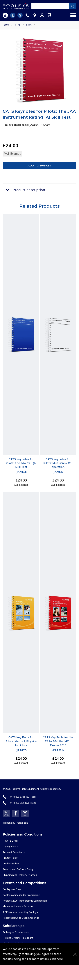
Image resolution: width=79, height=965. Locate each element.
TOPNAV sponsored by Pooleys (20, 912)
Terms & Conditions (14, 852)
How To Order (10, 840)
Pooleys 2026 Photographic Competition (25, 900)
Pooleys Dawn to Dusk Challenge (21, 917)
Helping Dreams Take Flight (18, 937)
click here (56, 959)
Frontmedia (22, 822)
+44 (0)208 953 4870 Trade (22, 802)
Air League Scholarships (16, 932)
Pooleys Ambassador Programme (21, 895)
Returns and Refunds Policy (18, 869)
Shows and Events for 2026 (18, 906)
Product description (29, 189)
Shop (18, 25)
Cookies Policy (11, 863)
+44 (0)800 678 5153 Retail (22, 796)
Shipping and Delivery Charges (20, 875)
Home (6, 25)
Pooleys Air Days (12, 889)
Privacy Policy (10, 857)
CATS (29, 25)
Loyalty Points (10, 846)
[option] (39, 70)
